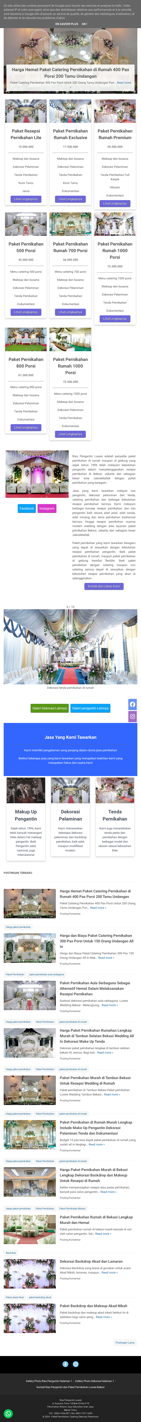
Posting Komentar (70, 913)
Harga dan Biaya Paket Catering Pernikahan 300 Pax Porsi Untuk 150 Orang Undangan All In (96, 941)
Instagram (47, 508)
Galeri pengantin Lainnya (90, 708)
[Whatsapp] (8, 1413)
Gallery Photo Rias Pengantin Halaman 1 (49, 1381)
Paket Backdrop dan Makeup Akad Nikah (93, 1306)
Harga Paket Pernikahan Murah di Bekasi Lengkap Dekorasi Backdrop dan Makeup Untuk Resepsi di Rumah (94, 1175)
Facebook (27, 508)
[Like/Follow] (65, 1364)
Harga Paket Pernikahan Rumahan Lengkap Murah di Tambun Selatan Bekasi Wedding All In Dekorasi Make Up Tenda (97, 1036)
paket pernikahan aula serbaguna (46, 974)
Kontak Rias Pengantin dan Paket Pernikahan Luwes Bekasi (70, 1387)
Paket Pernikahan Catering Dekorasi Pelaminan (75, 1416)
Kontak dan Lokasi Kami (104, 586)
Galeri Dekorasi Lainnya (49, 708)
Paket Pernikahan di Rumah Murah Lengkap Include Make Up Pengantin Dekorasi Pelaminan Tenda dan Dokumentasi (96, 1128)
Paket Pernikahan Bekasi (72, 1208)
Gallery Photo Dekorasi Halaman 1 (94, 1381)
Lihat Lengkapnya (26, 199)
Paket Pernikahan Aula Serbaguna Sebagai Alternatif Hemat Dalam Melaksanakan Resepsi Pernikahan (95, 988)
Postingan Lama (125, 1342)
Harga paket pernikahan (18, 927)
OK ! (84, 24)
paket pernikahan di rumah (73, 1021)
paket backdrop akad (40, 1297)
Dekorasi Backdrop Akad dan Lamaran (91, 1261)
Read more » (98, 907)
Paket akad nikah (15, 1297)
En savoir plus (66, 24)
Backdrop (11, 1252)
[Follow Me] (76, 1364)
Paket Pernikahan (15, 974)
